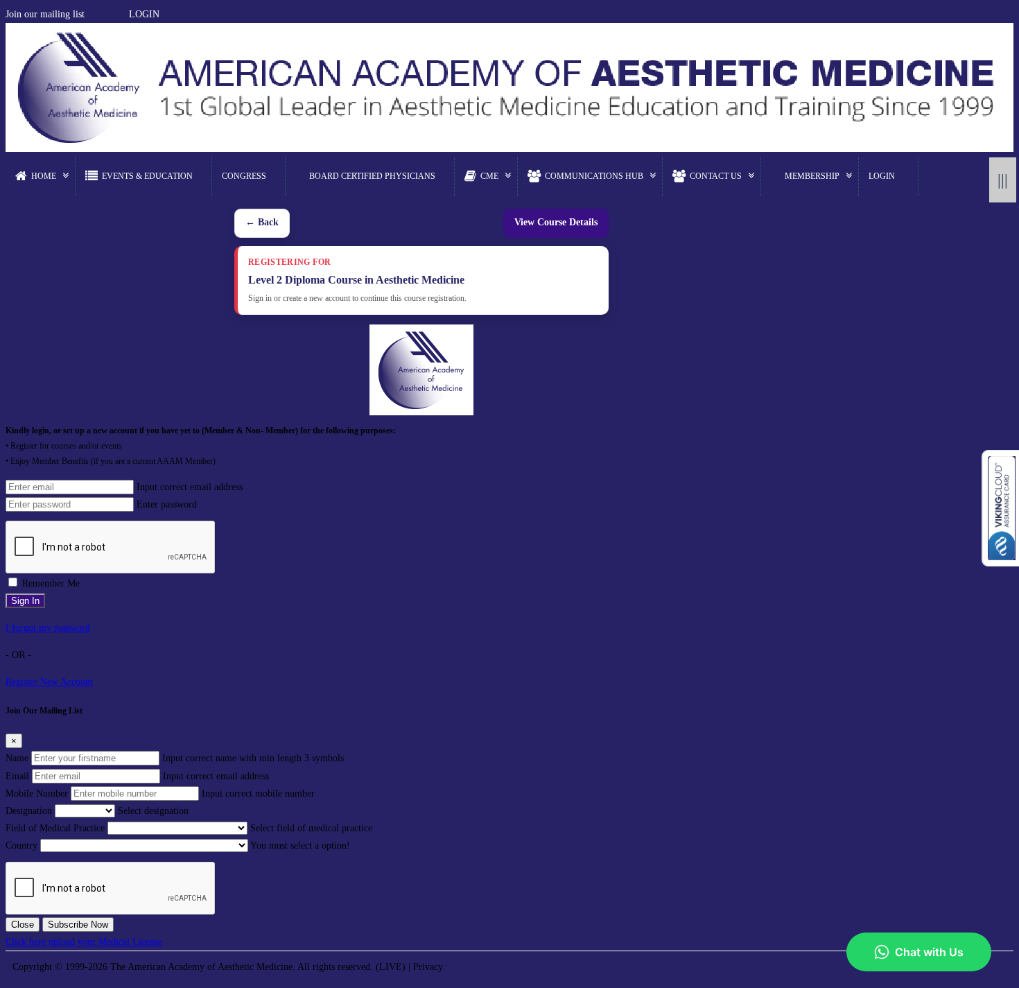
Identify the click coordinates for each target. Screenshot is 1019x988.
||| (1003, 180)
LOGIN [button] (144, 14)
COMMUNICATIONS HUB (594, 176)
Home (43, 176)
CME (489, 176)
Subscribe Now (78, 924)
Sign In (25, 601)
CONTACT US (716, 176)
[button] (91, 14)
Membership (812, 176)
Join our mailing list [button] (45, 14)
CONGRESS (244, 176)
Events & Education (147, 176)
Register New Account (49, 682)
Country (21, 845)
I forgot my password (48, 628)
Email (17, 776)
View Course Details (556, 222)
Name (17, 758)
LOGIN (882, 176)
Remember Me (51, 583)
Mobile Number (37, 793)
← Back (262, 222)
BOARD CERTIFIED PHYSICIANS (372, 176)
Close (22, 924)
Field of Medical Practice (55, 828)
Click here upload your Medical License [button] (84, 942)
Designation (29, 811)
